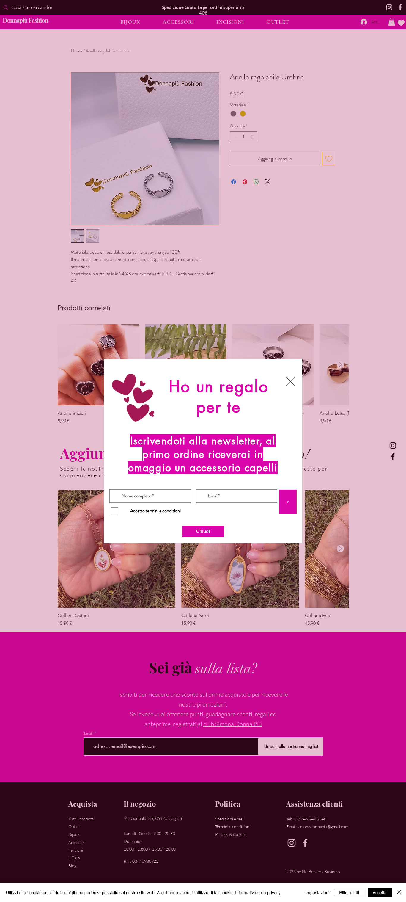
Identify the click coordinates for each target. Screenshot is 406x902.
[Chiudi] (398, 892)
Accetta (380, 892)
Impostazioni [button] (317, 892)
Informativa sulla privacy (258, 892)
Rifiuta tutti (349, 892)
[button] (290, 381)
